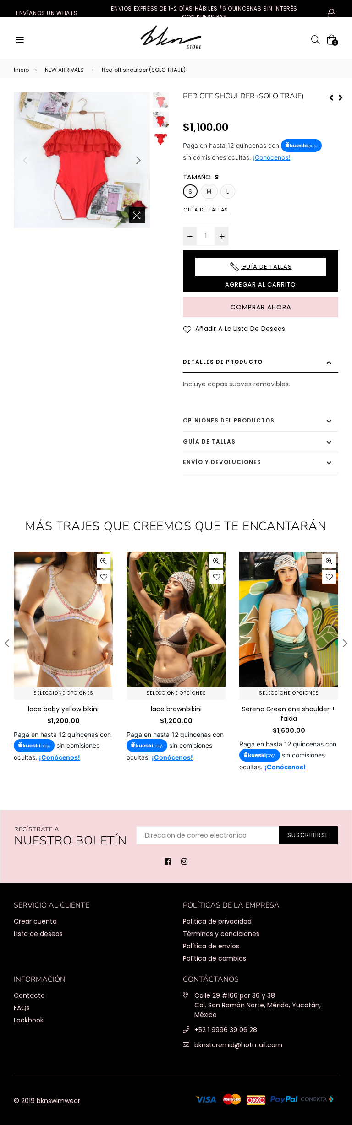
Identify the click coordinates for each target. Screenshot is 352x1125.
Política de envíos (211, 946)
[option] (82, 160)
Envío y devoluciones (222, 462)
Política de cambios (214, 958)
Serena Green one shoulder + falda (289, 713)
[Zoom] (137, 215)
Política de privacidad (217, 921)
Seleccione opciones (63, 693)
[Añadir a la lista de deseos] (103, 577)
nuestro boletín (70, 837)
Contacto (29, 995)
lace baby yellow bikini (63, 709)
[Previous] (331, 96)
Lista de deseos (38, 933)
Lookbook (29, 1020)
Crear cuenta (35, 921)
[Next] (340, 96)
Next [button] (138, 160)
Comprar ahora (261, 307)
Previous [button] (25, 160)
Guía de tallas (205, 209)
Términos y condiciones (221, 933)
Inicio (21, 70)
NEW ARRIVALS (64, 70)
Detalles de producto (223, 362)
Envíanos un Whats (46, 13)
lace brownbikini (176, 709)
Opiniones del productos (229, 420)
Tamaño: (201, 177)
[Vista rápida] (103, 561)
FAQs (22, 1007)
